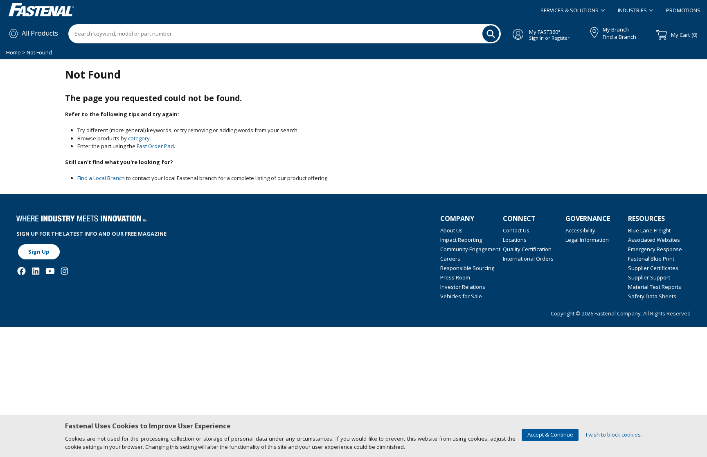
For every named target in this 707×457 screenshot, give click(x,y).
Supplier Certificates (653, 268)
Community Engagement (470, 249)
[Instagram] (64, 271)
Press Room (455, 277)
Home (14, 52)
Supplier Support (649, 277)
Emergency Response (655, 249)
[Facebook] (21, 271)
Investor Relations (462, 286)
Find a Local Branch (101, 178)
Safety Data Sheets (652, 296)
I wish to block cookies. (614, 434)
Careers (450, 258)
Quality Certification (527, 249)
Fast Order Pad (155, 146)
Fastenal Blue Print (651, 258)
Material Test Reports (654, 286)
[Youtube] (50, 271)
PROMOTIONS (683, 10)
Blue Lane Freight (649, 230)
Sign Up (39, 251)
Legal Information (587, 239)
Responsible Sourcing (467, 268)
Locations (515, 239)
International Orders (528, 258)
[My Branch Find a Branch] (590, 31)
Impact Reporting (461, 239)
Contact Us (516, 230)
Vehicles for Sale (461, 296)
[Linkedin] (36, 271)
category (139, 138)
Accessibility (580, 230)
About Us (451, 230)
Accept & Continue (550, 434)
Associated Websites (654, 239)
